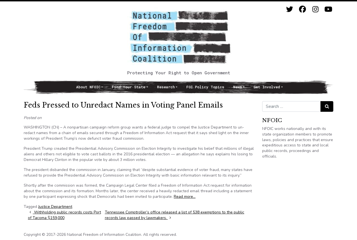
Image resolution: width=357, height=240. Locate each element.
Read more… (185, 196)
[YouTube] (328, 9)
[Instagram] (315, 9)
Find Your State (128, 86)
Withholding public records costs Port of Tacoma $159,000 (64, 215)
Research (166, 86)
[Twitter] (289, 9)
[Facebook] (302, 9)
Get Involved (267, 86)
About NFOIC (88, 86)
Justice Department (55, 206)
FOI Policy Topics (205, 86)
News (237, 86)
